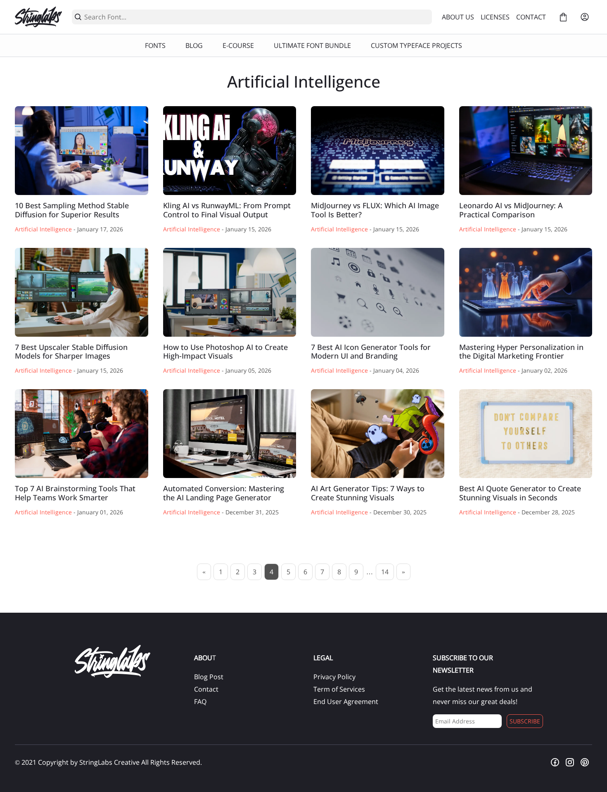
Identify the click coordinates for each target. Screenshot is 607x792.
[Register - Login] (584, 17)
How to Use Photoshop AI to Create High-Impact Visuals (229, 292)
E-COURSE (238, 45)
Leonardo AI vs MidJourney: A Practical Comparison (526, 150)
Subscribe (525, 721)
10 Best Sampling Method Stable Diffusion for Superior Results (81, 150)
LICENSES (495, 16)
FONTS (155, 45)
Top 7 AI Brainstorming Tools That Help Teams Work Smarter (81, 433)
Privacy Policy (334, 676)
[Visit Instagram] (569, 762)
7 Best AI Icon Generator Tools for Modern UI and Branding (377, 292)
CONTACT (531, 16)
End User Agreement (345, 701)
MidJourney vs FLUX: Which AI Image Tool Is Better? (377, 150)
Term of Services (339, 689)
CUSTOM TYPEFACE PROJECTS (416, 45)
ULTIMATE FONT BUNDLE (312, 45)
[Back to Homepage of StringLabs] (38, 17)
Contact (206, 689)
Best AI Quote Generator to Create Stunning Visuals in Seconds (526, 433)
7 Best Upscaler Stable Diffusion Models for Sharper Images (81, 292)
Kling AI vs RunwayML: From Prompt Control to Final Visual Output (229, 150)
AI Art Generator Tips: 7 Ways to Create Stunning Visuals (377, 433)
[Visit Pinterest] (584, 762)
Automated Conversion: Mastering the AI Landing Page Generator (229, 433)
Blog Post (208, 676)
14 (385, 571)
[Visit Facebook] (555, 762)
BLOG (194, 45)
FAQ (200, 701)
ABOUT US (458, 16)
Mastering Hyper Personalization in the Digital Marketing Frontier (526, 292)
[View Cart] (563, 17)
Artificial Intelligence (43, 229)
